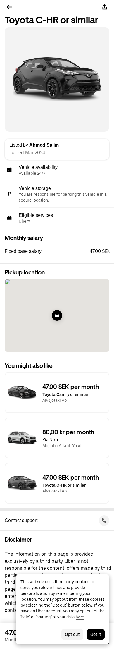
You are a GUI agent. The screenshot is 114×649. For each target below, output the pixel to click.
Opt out (72, 634)
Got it (95, 634)
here (80, 616)
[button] (59, 251)
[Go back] (9, 7)
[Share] (105, 7)
